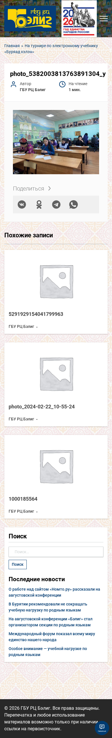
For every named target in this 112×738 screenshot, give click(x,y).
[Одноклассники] (39, 204)
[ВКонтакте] (22, 204)
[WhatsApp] (73, 204)
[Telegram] (56, 204)
